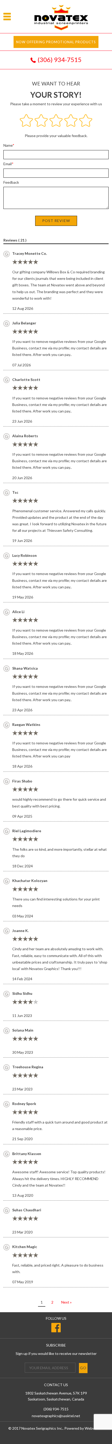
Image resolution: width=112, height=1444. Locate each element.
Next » (66, 1302)
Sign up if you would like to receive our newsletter (56, 1353)
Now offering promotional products (56, 42)
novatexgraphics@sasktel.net (56, 1416)
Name (8, 145)
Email (7, 164)
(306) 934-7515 (60, 59)
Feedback (11, 182)
